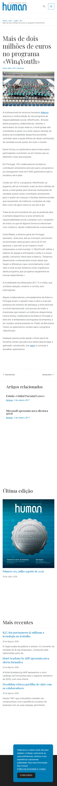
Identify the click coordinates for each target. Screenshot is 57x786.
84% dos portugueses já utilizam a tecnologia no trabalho (23, 634)
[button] (44, 6)
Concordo (26, 775)
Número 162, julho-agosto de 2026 (23, 571)
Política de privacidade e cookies (31, 769)
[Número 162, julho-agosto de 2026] (28, 533)
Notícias (20, 68)
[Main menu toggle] (51, 6)
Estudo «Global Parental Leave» (25, 396)
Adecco (45, 112)
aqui (32, 345)
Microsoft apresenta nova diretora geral (27, 412)
